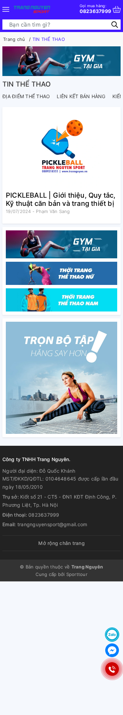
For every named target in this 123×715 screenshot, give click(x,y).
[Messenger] (112, 650)
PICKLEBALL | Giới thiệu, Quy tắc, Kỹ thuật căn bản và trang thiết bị (61, 199)
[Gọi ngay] (112, 669)
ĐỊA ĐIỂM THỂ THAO (26, 96)
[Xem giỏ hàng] (117, 9)
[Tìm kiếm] (114, 24)
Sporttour (76, 574)
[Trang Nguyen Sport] (32, 9)
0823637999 (95, 8)
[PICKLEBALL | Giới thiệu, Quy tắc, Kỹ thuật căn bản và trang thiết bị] (61, 149)
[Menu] (5, 9)
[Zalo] (112, 634)
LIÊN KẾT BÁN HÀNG (81, 96)
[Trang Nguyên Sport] (61, 378)
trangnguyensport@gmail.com (52, 524)
